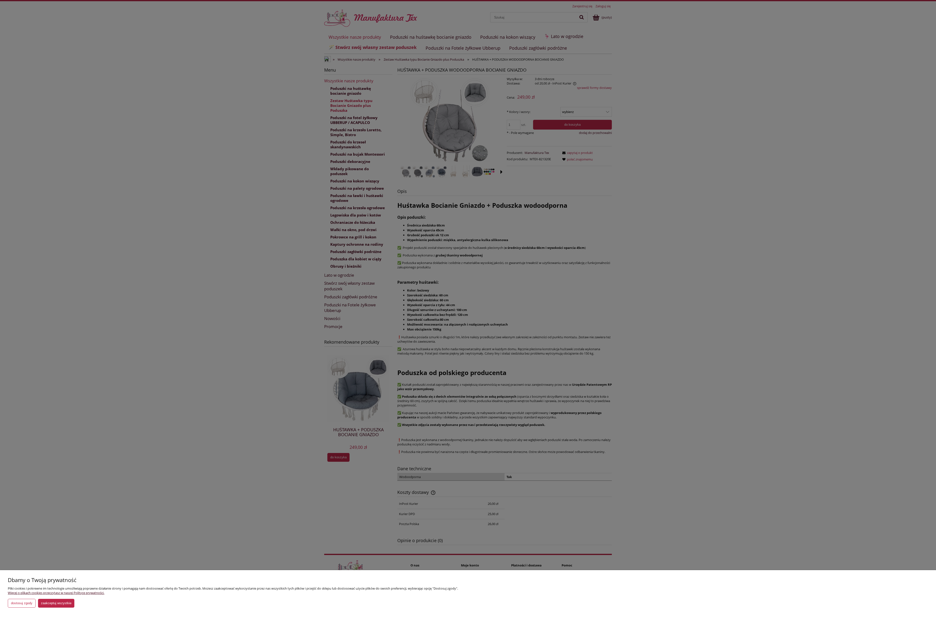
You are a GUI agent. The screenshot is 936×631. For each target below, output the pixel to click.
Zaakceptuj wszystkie (56, 603)
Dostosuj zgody (21, 603)
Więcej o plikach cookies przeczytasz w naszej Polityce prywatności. (56, 593)
